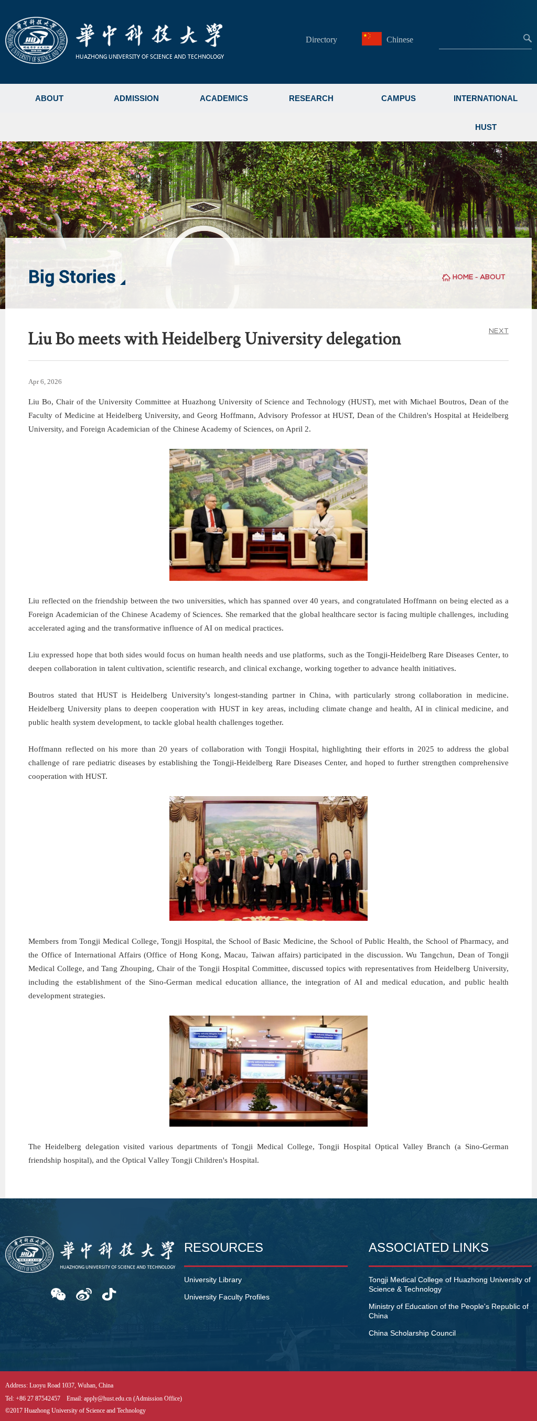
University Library (213, 1279)
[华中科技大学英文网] (114, 61)
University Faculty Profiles (227, 1297)
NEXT (499, 331)
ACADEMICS (224, 98)
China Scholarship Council (412, 1333)
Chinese (398, 39)
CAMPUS (398, 98)
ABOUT (49, 98)
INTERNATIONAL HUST (486, 112)
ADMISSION (136, 98)
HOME (463, 277)
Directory (321, 39)
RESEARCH (311, 98)
